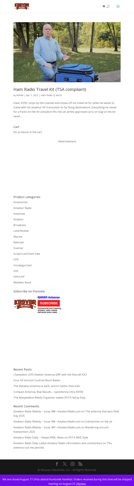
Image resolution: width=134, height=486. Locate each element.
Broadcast (19, 225)
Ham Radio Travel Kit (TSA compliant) (49, 89)
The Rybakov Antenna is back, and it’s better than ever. (47, 386)
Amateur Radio (22, 208)
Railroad (18, 242)
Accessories (20, 202)
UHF (16, 259)
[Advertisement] (37, 169)
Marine (17, 236)
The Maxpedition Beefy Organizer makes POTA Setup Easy (49, 397)
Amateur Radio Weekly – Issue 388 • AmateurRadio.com (47, 411)
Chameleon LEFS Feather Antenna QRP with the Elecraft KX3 (50, 374)
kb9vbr (20, 95)
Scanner (18, 248)
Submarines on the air (98, 421)
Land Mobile (21, 231)
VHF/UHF (19, 277)
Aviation (18, 219)
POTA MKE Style (78, 437)
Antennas (19, 213)
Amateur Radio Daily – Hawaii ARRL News (38, 437)
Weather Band (22, 282)
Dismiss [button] (81, 484)
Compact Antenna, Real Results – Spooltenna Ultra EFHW (48, 392)
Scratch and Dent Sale (26, 254)
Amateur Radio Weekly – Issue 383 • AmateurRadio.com (47, 427)
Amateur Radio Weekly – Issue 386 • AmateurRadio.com (47, 421)
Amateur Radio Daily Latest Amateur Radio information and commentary (57, 443)
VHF (15, 271)
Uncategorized (22, 265)
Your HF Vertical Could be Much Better (36, 380)
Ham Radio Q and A (51, 95)
